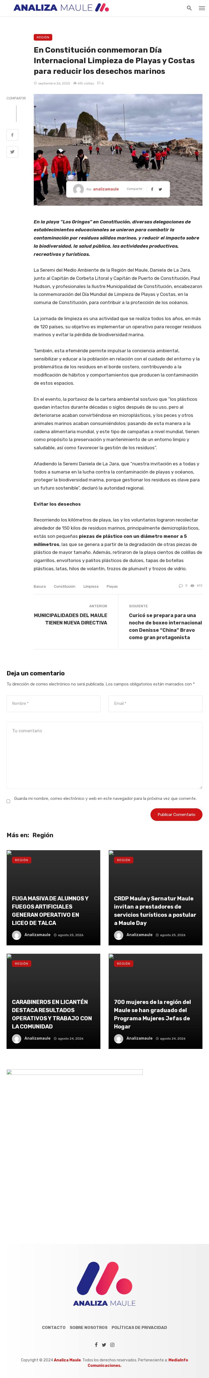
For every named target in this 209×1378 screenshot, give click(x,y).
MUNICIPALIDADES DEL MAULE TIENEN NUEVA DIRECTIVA (70, 619)
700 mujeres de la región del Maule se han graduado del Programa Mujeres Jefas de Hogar (152, 1014)
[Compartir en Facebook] (12, 135)
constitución (64, 586)
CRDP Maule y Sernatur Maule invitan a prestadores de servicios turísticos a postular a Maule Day (155, 911)
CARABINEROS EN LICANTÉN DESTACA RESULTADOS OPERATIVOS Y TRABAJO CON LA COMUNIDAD (52, 1014)
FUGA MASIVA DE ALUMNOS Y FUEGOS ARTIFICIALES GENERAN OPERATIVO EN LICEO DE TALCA (50, 911)
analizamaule (106, 189)
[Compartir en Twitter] (12, 152)
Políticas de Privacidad (139, 1327)
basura (40, 586)
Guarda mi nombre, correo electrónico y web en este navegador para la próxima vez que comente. (105, 798)
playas (112, 586)
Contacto (54, 1327)
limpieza (91, 586)
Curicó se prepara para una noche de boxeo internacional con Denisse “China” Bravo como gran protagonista (165, 626)
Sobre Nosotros (88, 1327)
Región (43, 37)
